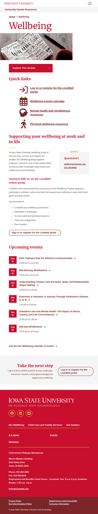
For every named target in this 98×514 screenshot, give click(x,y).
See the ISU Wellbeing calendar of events (31, 346)
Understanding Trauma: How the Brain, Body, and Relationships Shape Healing (54, 283)
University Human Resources (21, 9)
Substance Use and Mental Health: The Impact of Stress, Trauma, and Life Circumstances (50, 313)
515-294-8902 (70, 168)
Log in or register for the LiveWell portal (74, 371)
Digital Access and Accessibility (63, 501)
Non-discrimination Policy (20, 504)
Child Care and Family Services (45, 425)
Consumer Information (59, 504)
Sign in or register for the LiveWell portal (34, 232)
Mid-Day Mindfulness (30, 326)
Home (12, 17)
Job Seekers (73, 425)
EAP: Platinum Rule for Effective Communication (45, 258)
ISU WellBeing (16, 425)
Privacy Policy (15, 501)
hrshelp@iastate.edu (19, 489)
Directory (14, 442)
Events (54, 435)
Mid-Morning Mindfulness (33, 270)
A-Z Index (14, 435)
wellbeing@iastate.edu (75, 164)
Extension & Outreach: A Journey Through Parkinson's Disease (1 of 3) (53, 298)
